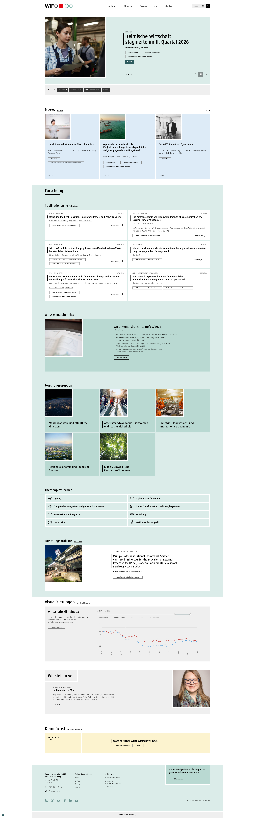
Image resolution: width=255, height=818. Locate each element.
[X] (52, 801)
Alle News (60, 111)
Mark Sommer (146, 228)
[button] (126, 74)
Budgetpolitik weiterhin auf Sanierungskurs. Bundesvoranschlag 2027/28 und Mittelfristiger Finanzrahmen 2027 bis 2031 (143, 344)
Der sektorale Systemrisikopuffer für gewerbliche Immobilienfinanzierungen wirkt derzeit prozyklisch (158, 278)
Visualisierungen (76, 90)
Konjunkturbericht (111, 162)
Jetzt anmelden (178, 779)
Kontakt (77, 781)
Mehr (130, 62)
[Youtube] (76, 801)
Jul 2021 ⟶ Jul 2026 (103, 611)
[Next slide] (206, 74)
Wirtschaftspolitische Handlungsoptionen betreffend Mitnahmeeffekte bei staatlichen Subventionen (85, 250)
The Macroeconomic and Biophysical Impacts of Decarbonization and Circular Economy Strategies (167, 218)
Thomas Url (69, 287)
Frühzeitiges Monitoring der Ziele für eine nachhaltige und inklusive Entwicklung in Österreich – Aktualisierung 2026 (84, 278)
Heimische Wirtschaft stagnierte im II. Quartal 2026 (156, 39)
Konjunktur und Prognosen (152, 52)
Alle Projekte (78, 541)
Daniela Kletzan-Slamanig (58, 220)
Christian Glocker (138, 255)
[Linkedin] (70, 801)
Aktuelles (168, 6)
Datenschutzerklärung (112, 778)
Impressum (109, 786)
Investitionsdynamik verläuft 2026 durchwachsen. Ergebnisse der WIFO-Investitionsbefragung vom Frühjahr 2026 (141, 339)
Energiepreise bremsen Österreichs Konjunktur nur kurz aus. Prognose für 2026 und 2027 (147, 334)
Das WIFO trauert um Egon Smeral (176, 144)
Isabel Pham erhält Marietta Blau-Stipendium (71, 144)
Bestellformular (122, 357)
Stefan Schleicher (85, 220)
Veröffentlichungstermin (122, 745)
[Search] (208, 6)
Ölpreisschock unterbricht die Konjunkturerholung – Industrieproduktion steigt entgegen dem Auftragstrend (124, 147)
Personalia (54, 159)
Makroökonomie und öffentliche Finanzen (139, 56)
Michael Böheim (55, 255)
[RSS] (46, 801)
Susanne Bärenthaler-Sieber (72, 255)
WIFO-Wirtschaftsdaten (92, 90)
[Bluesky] (58, 801)
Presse (196, 6)
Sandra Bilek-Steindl (56, 287)
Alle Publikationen (72, 206)
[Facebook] (64, 801)
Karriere (105, 90)
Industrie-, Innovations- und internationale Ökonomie (66, 163)
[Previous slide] (195, 74)
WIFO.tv (77, 787)
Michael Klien (150, 283)
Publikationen (127, 6)
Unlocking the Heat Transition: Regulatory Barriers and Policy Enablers (85, 216)
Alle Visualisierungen (83, 603)
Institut (155, 6)
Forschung (111, 6)
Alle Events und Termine (74, 730)
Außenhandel (62, 90)
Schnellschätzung (133, 52)
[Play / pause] (200, 74)
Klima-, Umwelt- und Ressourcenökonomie (64, 225)
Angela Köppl (73, 220)
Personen (143, 6)
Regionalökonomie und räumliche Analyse (178, 288)
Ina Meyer (136, 228)
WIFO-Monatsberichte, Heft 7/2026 (137, 327)
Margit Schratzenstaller (134, 571)
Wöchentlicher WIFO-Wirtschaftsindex (135, 741)
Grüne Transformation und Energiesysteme (64, 292)
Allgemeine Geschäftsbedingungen (113, 782)
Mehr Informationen (56, 627)
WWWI (139, 745)
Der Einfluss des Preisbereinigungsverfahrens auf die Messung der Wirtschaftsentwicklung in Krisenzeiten (139, 350)
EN (203, 6)
